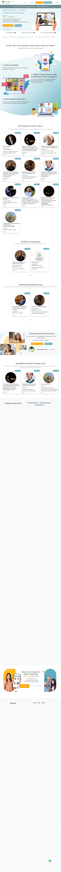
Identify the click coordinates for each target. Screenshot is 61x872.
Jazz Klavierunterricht (39, 405)
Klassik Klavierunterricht (45, 402)
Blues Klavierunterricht (33, 402)
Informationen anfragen (37, 343)
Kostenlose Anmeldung (8, 25)
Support (32, 2)
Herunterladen (51, 349)
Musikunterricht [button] (16, 6)
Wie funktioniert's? (7, 29)
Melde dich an (39, 2)
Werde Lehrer (18, 25)
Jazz (39, 702)
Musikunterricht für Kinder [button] (28, 6)
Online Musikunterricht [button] (42, 6)
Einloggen (56, 2)
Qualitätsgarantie (12, 129)
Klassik (43, 702)
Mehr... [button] (4, 154)
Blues (35, 702)
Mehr (25, 2)
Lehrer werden (47, 2)
